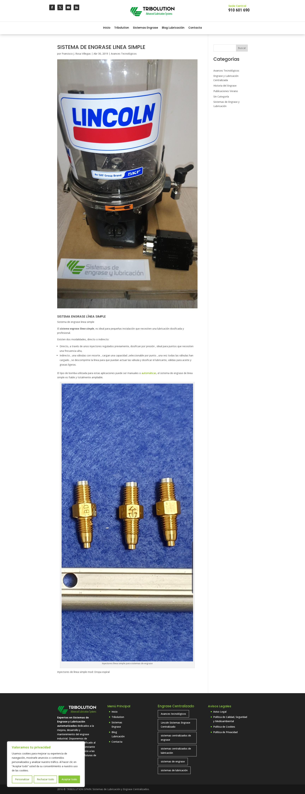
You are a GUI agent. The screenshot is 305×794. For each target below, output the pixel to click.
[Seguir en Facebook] (52, 7)
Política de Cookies (224, 726)
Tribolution (121, 27)
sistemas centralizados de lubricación (176, 750)
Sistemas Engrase (145, 27)
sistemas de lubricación (174, 770)
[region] (46, 764)
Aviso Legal (219, 711)
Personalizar (22, 779)
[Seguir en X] (60, 7)
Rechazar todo (45, 779)
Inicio (106, 27)
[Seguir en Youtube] (68, 7)
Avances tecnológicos (173, 713)
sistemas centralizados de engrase (176, 737)
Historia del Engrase (225, 85)
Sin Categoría (221, 96)
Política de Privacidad (225, 732)
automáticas (149, 373)
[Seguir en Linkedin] (76, 7)
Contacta (195, 27)
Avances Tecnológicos (124, 53)
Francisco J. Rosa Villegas (76, 53)
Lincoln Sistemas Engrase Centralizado (175, 724)
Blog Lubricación (173, 27)
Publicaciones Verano (225, 91)
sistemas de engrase (173, 761)
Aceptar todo (69, 779)
